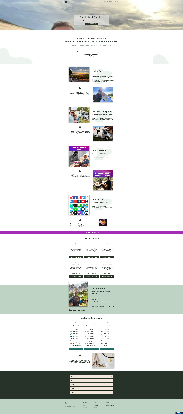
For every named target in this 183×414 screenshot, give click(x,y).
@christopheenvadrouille (100, 51)
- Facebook (81, 226)
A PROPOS (105, 1)
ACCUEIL (100, 1)
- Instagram (81, 224)
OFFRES (110, 1)
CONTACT (116, 1)
